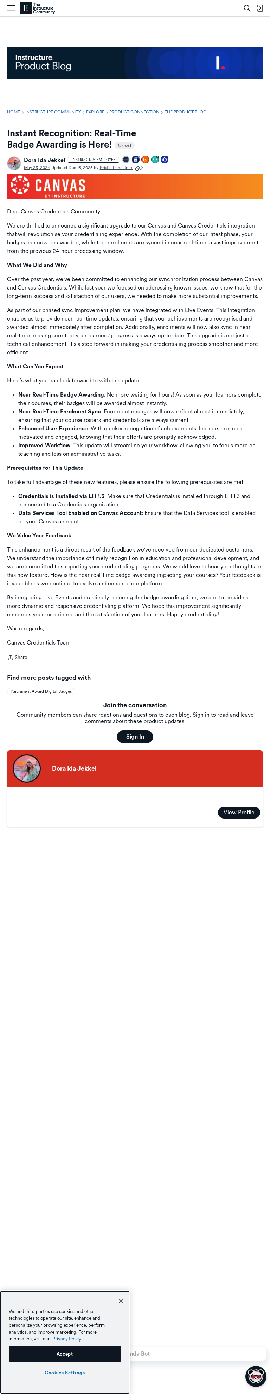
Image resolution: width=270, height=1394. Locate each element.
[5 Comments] (155, 160)
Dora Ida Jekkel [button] (44, 160)
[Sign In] (259, 8)
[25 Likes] (165, 160)
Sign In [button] (135, 736)
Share (17, 658)
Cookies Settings (65, 1372)
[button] (14, 163)
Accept (65, 1354)
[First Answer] (145, 160)
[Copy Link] (139, 167)
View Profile (239, 812)
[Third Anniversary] (136, 160)
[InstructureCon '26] (126, 160)
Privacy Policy (66, 1339)
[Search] (247, 8)
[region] (65, 1342)
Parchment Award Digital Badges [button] (41, 691)
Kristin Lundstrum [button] (116, 167)
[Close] (121, 1301)
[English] (37, 8)
